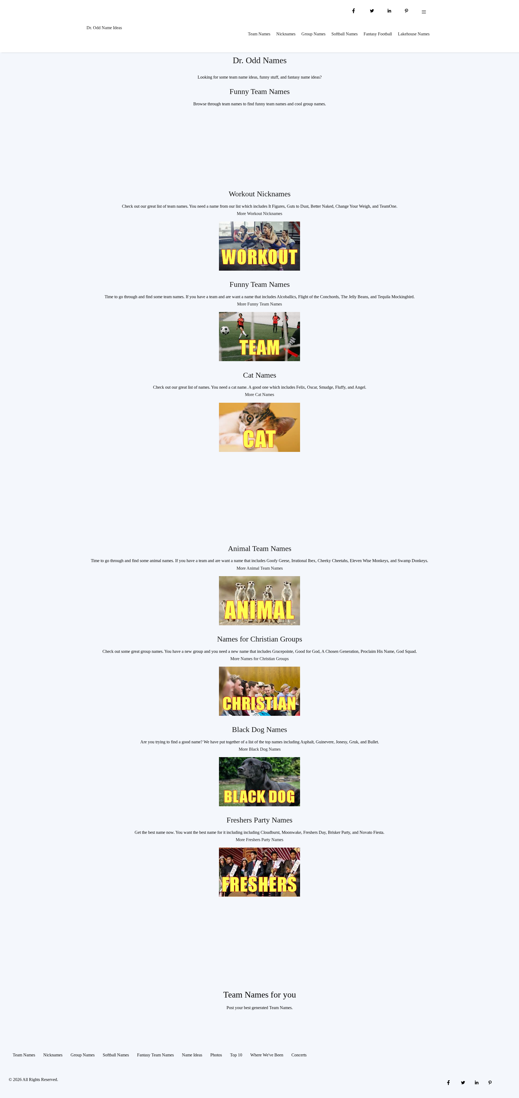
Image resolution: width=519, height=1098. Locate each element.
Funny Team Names (259, 91)
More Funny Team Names (259, 304)
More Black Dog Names (260, 749)
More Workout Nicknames (259, 213)
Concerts (299, 1055)
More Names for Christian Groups (259, 658)
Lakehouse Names (414, 34)
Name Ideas (192, 1055)
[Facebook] (353, 10)
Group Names (313, 34)
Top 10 (236, 1055)
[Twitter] (371, 10)
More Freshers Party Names (259, 839)
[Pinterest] (406, 10)
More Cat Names (259, 394)
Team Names (259, 34)
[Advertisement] (259, 149)
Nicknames (285, 34)
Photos (216, 1055)
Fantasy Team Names (155, 1055)
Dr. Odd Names (260, 60)
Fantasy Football (378, 34)
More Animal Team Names (260, 568)
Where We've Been (266, 1055)
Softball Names (344, 34)
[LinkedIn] (389, 10)
